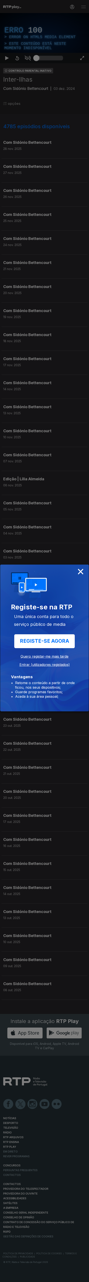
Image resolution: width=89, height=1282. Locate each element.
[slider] (49, 1277)
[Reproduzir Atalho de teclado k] (7, 1277)
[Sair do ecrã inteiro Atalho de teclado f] (82, 1277)
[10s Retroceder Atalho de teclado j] (17, 1277)
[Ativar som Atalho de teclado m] (27, 1277)
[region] (44, 641)
